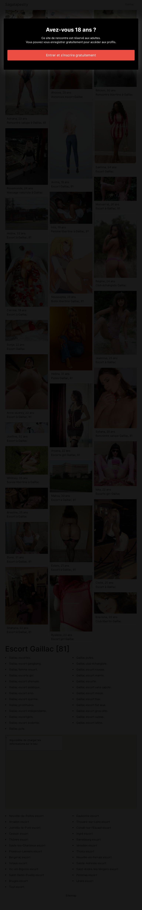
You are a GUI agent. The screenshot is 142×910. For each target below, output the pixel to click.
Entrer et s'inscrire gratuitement (71, 55)
